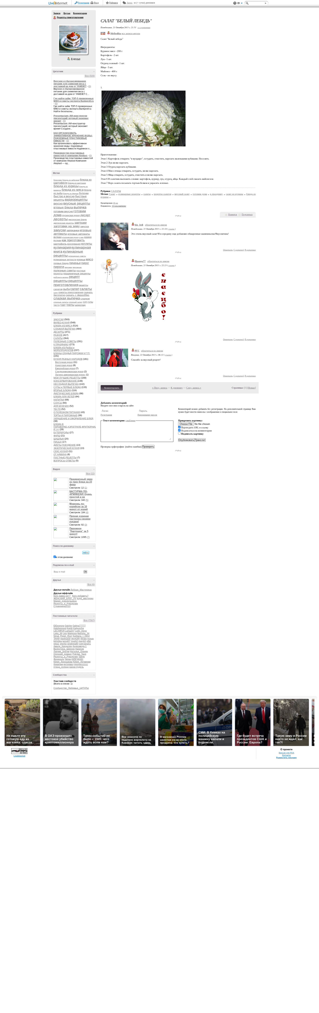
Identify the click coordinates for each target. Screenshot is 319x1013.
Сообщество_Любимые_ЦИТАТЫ (71, 688)
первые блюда (61, 263)
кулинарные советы (77, 256)
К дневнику (177, 387)
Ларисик (79, 649)
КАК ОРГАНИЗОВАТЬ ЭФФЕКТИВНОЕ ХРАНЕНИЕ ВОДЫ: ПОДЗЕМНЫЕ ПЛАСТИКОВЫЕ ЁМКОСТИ (73, 137)
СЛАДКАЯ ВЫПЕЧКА (65, 329)
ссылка (171, 228)
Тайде (81, 656)
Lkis (65, 633)
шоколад (80, 304)
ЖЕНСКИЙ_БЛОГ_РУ (65, 598)
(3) (85, 525)
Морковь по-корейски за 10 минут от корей (78, 506)
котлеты (86, 243)
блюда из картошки (77, 183)
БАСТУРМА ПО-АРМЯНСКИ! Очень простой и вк (80, 494)
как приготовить (73, 240)
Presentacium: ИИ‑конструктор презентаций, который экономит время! (71, 118)
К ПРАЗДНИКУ (61, 344)
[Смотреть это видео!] (61, 483)
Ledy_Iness (81, 631)
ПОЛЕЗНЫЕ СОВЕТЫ (65, 341)
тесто (57, 305)
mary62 (82, 641)
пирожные (77, 267)
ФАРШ (57, 435)
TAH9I (57, 638)
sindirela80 (72, 643)
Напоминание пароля (147, 415)
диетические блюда (77, 219)
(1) (85, 488)
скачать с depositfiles (77, 295)
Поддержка (234, 3)
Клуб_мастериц (85, 598)
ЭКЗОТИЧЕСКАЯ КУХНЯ (67, 448)
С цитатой (239, 249)
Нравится (232, 214)
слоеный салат (75, 302)
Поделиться (247, 214)
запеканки (72, 230)
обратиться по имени (156, 224)
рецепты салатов (162, 194)
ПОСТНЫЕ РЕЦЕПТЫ (65, 457)
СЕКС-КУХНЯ (61, 451)
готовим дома (200, 194)
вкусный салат (182, 194)
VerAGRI (75, 638)
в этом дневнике (64, 557)
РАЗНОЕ (58, 335)
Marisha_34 (83, 633)
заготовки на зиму (67, 226)
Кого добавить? (80, 596)
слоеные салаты (61, 302)
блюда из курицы (66, 186)
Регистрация (83, 2)
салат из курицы (234, 194)
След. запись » (193, 387)
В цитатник (250, 249)
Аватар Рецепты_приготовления (73, 39)
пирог (85, 263)
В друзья (75, 59)
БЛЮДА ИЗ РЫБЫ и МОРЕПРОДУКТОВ (64, 349)
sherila (63, 643)
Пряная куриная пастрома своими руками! (79, 519)
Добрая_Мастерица (81, 590)
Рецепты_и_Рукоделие (66, 603)
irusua (90, 638)
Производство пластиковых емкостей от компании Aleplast (71, 154)
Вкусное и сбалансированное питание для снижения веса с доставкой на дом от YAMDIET (70, 84)
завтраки (80, 222)
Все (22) (90, 473)
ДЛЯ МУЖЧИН (61, 406)
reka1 (56, 643)
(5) (87, 500)
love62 (74, 641)
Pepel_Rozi (66, 636)
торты (70, 304)
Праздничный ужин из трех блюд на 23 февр (80, 482)
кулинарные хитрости (65, 259)
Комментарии (80, 13)
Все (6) (91, 584)
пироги (59, 267)
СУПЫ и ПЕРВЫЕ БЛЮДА (67, 387)
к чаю (81, 237)
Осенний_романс (63, 654)
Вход (96, 2)
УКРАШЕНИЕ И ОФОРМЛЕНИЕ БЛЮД (73, 418)
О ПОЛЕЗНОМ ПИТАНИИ (67, 412)
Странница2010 (62, 606)
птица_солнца (61, 667)
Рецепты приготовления (54, 17)
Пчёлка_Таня (79, 654)
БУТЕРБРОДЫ (61, 432)
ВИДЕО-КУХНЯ (62, 322)
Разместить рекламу (286, 757)
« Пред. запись (159, 387)
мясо (89, 259)
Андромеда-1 (80, 646)
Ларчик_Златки (61, 651)
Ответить (228, 249)
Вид (240, 3)
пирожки (68, 267)
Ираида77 (140, 261)
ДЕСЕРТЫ (59, 332)
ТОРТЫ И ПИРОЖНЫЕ (65, 415)
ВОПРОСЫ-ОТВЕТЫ (64, 460)
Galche (68, 625)
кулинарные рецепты (129, 194)
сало (56, 293)
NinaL (57, 636)
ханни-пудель (76, 667)
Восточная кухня (64, 362)
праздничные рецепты (76, 273)
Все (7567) (89, 620)
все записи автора (131, 33)
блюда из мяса (72, 190)
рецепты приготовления (68, 283)
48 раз (115, 203)
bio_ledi (139, 224)
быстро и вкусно (64, 196)
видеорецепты (76, 199)
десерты (61, 219)
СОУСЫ (58, 403)
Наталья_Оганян (79, 651)
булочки (84, 193)
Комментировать (111, 388)
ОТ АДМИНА (60, 454)
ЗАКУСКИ (59, 319)
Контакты (286, 755)
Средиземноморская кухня (69, 371)
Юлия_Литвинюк (81, 662)
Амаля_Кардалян (63, 646)
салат (74, 289)
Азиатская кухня (63, 365)
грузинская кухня (71, 215)
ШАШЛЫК (59, 439)
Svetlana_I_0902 (81, 636)
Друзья (66, 13)
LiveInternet (59, 3)
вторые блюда (63, 207)
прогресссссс (81, 664)
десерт (85, 215)
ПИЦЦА (58, 442)
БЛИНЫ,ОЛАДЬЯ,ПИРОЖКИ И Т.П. (72, 353)
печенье (75, 263)
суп (85, 301)
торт (63, 304)
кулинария (62, 247)
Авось (129, 2)
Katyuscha (78, 628)
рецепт (74, 277)
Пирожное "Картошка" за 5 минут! (78, 531)
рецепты (61, 281)
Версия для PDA (286, 753)
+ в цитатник (144, 27)
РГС (137, 350)
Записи (56, 13)
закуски (60, 230)
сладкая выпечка (67, 298)
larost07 (66, 641)
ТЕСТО (57, 409)
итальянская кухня (70, 237)
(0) (89, 86)
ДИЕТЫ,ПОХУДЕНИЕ (65, 445)
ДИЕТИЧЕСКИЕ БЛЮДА (66, 393)
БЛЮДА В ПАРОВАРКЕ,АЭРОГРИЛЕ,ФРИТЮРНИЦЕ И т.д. (76, 427)
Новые (251, 387)
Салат (112, 194)
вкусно (58, 203)
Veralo (83, 638)
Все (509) (90, 76)
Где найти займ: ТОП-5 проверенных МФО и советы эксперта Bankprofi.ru (74, 99)
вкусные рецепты (76, 203)
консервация (74, 244)
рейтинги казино (61, 277)
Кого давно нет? (62, 596)
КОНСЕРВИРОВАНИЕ (65, 381)
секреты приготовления (70, 292)
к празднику (216, 194)
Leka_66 (58, 633)
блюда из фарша (70, 193)
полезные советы (65, 270)
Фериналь (59, 659)
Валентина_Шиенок (64, 649)
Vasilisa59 (65, 638)
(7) (88, 537)
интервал (68, 664)
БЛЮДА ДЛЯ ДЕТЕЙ (64, 396)
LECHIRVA (59, 631)
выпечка (80, 207)
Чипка (68, 659)
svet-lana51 (85, 643)
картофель (60, 243)
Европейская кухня (65, 368)
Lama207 (70, 631)
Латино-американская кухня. (70, 374)
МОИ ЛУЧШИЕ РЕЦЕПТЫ (67, 378)
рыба (66, 289)
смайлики (130, 420)
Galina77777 (79, 625)
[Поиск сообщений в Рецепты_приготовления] (85, 552)
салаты (86, 289)
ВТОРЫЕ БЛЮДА (62, 390)
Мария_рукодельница (65, 601)
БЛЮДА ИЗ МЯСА (63, 325)
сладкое (85, 298)
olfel (89, 641)
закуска (84, 226)
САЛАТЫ (58, 338)
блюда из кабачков (70, 180)
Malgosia (72, 633)
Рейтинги (113, 2)
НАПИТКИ (59, 399)
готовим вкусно (63, 211)
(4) (87, 512)
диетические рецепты (64, 223)
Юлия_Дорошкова (63, 662)
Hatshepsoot (60, 628)
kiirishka (58, 641)
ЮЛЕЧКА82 (77, 659)
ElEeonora (59, 625)
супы (90, 302)
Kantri (70, 628)
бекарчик (58, 664)
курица (81, 259)
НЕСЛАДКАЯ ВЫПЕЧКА (66, 384)
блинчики (58, 180)
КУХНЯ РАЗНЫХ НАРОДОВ (68, 359)
